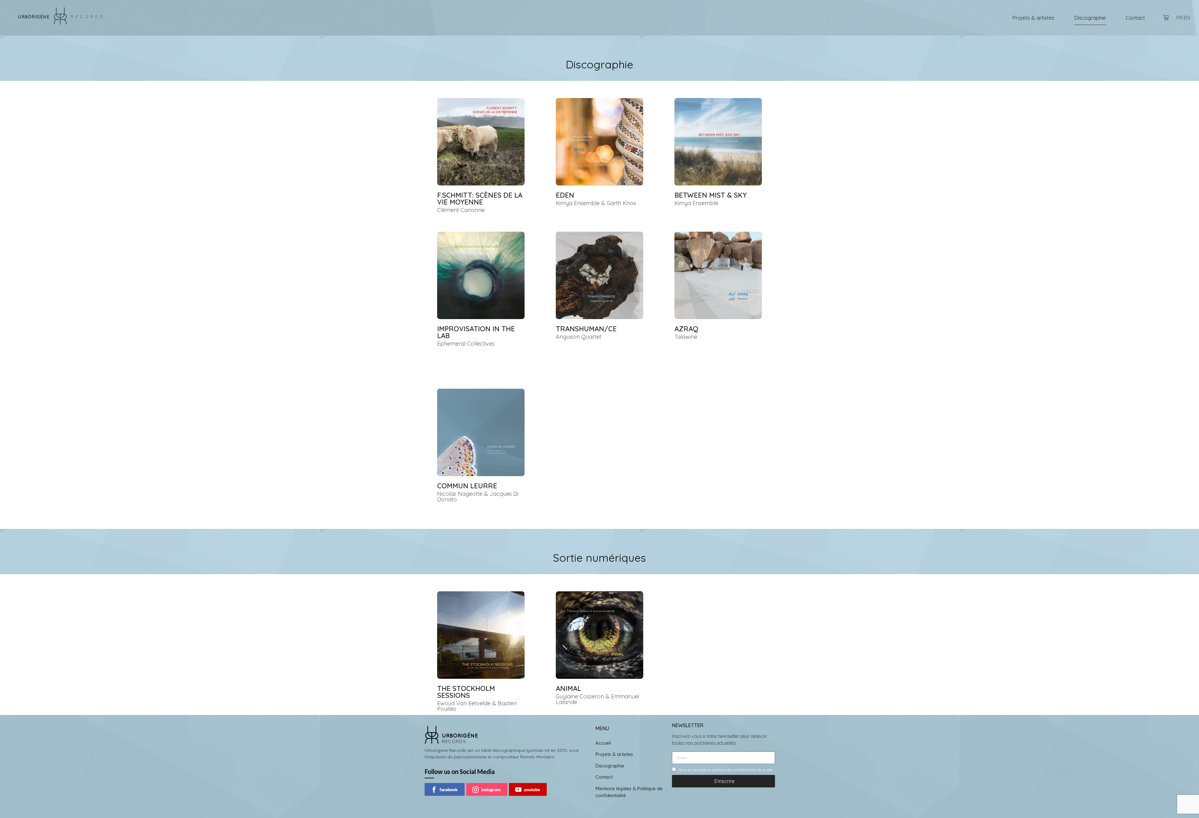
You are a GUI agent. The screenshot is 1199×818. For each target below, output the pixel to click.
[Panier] (1166, 17)
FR (1179, 18)
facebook (449, 789)
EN (1187, 18)
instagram (491, 789)
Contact (1135, 17)
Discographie (1090, 17)
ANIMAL (568, 688)
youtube (532, 789)
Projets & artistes (1033, 17)
